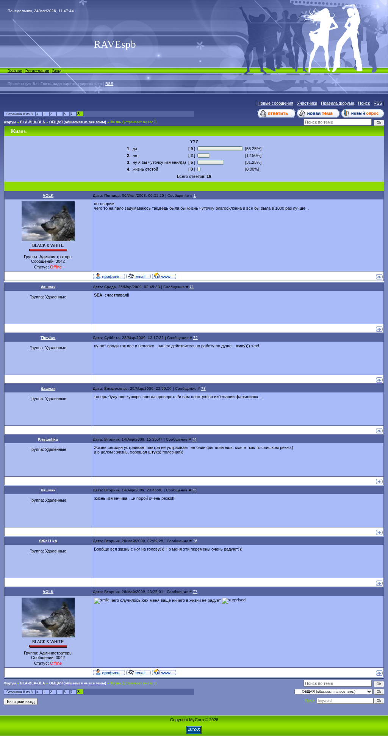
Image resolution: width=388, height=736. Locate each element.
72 (195, 338)
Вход (56, 71)
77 (195, 592)
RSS (109, 84)
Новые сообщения (275, 103)
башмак (48, 287)
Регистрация (37, 71)
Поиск (364, 103)
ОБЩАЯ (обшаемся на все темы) (77, 122)
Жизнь (115, 122)
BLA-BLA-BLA (32, 122)
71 (191, 287)
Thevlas (48, 338)
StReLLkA (48, 541)
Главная (15, 71)
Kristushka (48, 439)
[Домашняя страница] (164, 275)
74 (194, 439)
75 (194, 490)
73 (203, 388)
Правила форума (337, 103)
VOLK (48, 195)
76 (195, 541)
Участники (307, 103)
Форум (10, 122)
